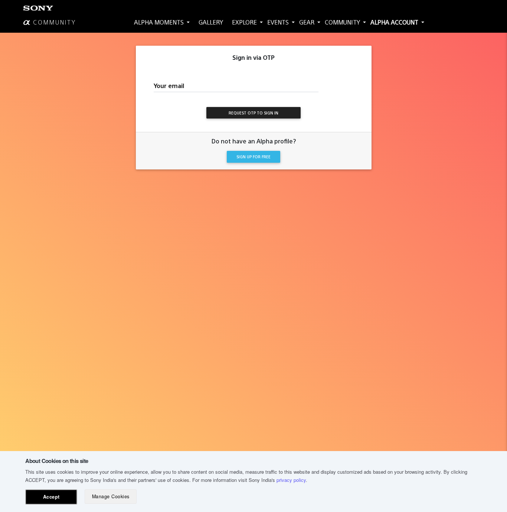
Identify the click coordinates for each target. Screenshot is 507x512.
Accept (51, 496)
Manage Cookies (111, 496)
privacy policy (291, 479)
